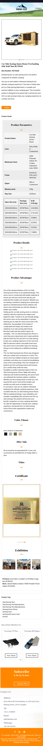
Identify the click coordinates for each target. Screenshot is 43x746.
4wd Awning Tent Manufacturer (13, 604)
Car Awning (28, 13)
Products (19, 13)
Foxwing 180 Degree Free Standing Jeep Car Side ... (32, 631)
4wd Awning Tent (8, 602)
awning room (7, 612)
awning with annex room (11, 614)
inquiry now (22, 683)
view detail (11, 655)
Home (12, 13)
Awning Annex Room (10, 609)
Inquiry (7, 107)
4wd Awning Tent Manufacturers (13, 607)
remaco (5, 616)
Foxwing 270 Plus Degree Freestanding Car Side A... (11, 631)
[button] (19, 542)
